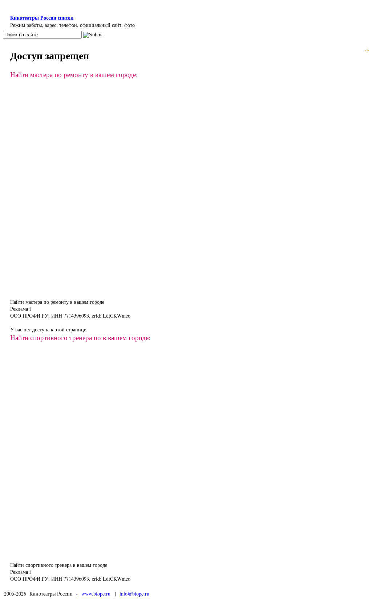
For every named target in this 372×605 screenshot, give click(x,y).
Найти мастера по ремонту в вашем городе (57, 301)
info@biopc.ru (134, 593)
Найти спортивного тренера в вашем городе (58, 564)
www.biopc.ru (95, 593)
